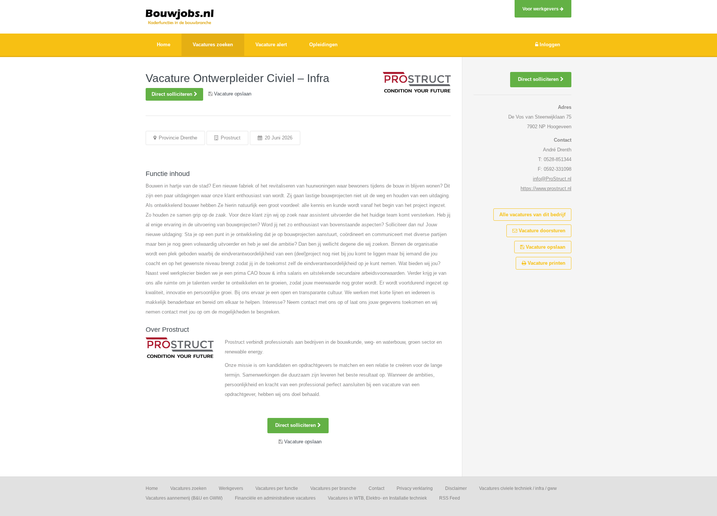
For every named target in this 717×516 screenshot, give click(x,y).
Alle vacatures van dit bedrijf (532, 214)
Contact (376, 488)
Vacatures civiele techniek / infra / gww (518, 488)
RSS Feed (449, 498)
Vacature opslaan (544, 247)
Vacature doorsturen (541, 230)
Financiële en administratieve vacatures (275, 498)
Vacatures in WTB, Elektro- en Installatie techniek (377, 498)
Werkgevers (231, 488)
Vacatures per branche (333, 488)
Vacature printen (545, 263)
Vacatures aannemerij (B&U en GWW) (184, 498)
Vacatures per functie (276, 488)
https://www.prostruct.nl (546, 188)
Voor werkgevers (541, 8)
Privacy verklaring (415, 488)
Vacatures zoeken (188, 488)
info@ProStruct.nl (552, 179)
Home (152, 488)
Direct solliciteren (173, 94)
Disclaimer (456, 488)
